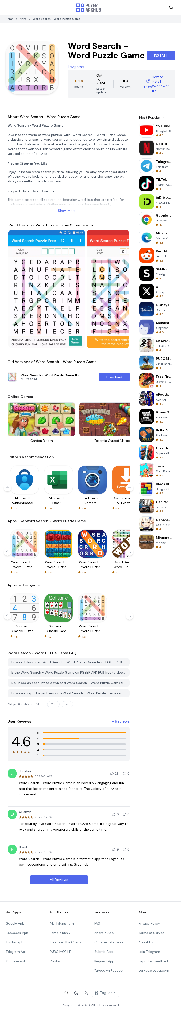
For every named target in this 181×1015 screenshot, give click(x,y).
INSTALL (161, 55)
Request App (104, 961)
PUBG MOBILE (60, 952)
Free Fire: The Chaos (65, 942)
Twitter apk (14, 942)
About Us (146, 942)
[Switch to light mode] (76, 993)
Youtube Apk (16, 961)
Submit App (103, 952)
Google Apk (15, 923)
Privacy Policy (149, 923)
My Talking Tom (62, 923)
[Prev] (16, 289)
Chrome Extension (108, 942)
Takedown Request (108, 970)
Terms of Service (152, 933)
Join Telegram (149, 952)
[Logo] (88, 7)
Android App (104, 933)
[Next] (120, 289)
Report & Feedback (154, 961)
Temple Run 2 (60, 933)
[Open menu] (8, 6)
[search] (171, 7)
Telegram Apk (16, 952)
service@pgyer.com (154, 970)
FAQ (97, 923)
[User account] (86, 993)
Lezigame (76, 66)
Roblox (55, 961)
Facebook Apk (17, 933)
